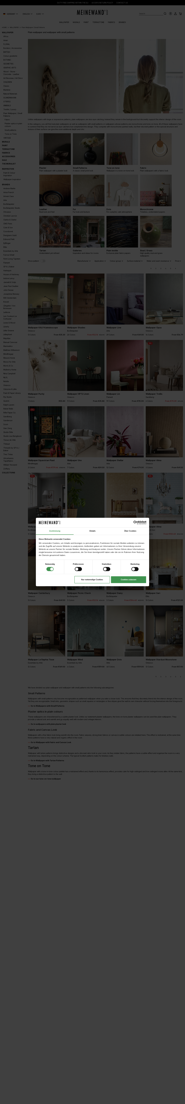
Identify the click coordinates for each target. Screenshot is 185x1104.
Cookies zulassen (128, 579)
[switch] (78, 569)
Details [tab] (92, 531)
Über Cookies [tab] (130, 531)
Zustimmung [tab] (54, 531)
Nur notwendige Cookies (92, 579)
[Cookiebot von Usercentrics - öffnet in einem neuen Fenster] (135, 523)
